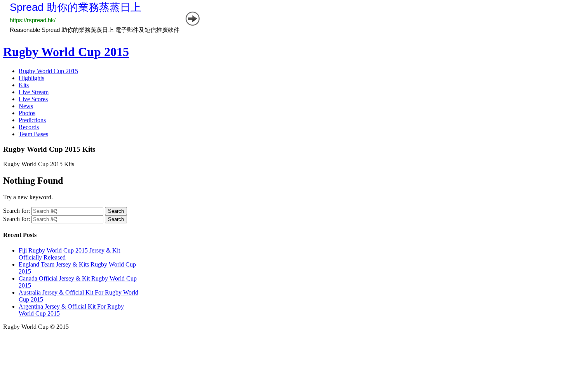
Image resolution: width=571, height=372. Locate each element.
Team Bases (33, 134)
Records (29, 127)
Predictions (32, 120)
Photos (27, 113)
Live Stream (34, 92)
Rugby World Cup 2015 (66, 52)
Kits (24, 85)
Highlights (31, 78)
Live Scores (33, 99)
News (26, 106)
